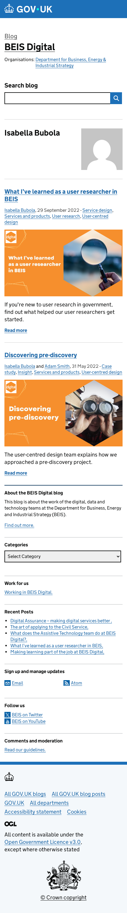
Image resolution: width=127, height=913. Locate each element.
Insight (25, 372)
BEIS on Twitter (27, 715)
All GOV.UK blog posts (78, 793)
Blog (10, 36)
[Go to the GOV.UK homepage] (28, 9)
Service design (97, 210)
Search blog (21, 85)
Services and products (27, 216)
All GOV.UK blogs (25, 793)
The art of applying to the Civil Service (48, 627)
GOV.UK (14, 802)
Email (17, 683)
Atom (76, 683)
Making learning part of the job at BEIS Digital (56, 652)
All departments (49, 802)
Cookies (77, 811)
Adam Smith (57, 366)
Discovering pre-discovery (40, 355)
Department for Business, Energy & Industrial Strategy (70, 62)
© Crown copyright (63, 897)
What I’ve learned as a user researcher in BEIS (60, 195)
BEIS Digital (29, 47)
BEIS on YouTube (28, 721)
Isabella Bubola (19, 210)
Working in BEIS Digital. (28, 592)
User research (66, 216)
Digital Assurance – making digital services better (60, 620)
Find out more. (19, 525)
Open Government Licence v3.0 (42, 842)
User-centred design (102, 372)
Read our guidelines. (25, 750)
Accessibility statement (32, 811)
